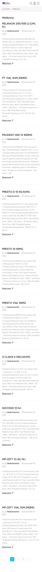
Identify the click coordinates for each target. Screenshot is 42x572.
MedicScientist (13, 31)
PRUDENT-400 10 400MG (17, 134)
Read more (6, 63)
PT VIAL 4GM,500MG (14, 77)
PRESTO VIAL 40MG (14, 302)
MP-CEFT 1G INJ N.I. (14, 459)
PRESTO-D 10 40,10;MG (16, 191)
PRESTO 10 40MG (12, 248)
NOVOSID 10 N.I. (12, 408)
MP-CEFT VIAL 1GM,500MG (18, 507)
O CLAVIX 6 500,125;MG (16, 356)
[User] (34, 3)
